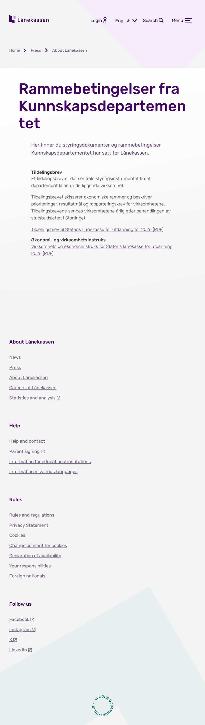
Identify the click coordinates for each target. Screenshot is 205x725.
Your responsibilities (30, 566)
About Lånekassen (28, 377)
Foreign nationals (27, 576)
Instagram (20, 629)
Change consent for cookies (38, 545)
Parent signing (25, 451)
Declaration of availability (35, 555)
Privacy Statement (28, 525)
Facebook (19, 619)
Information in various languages (43, 471)
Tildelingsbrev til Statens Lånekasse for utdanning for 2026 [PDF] (97, 229)
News (15, 357)
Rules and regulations (31, 515)
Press (15, 367)
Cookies (17, 535)
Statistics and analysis (32, 398)
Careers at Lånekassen (32, 387)
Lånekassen (29, 19)
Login (96, 20)
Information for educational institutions (50, 461)
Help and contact (27, 441)
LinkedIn (18, 650)
